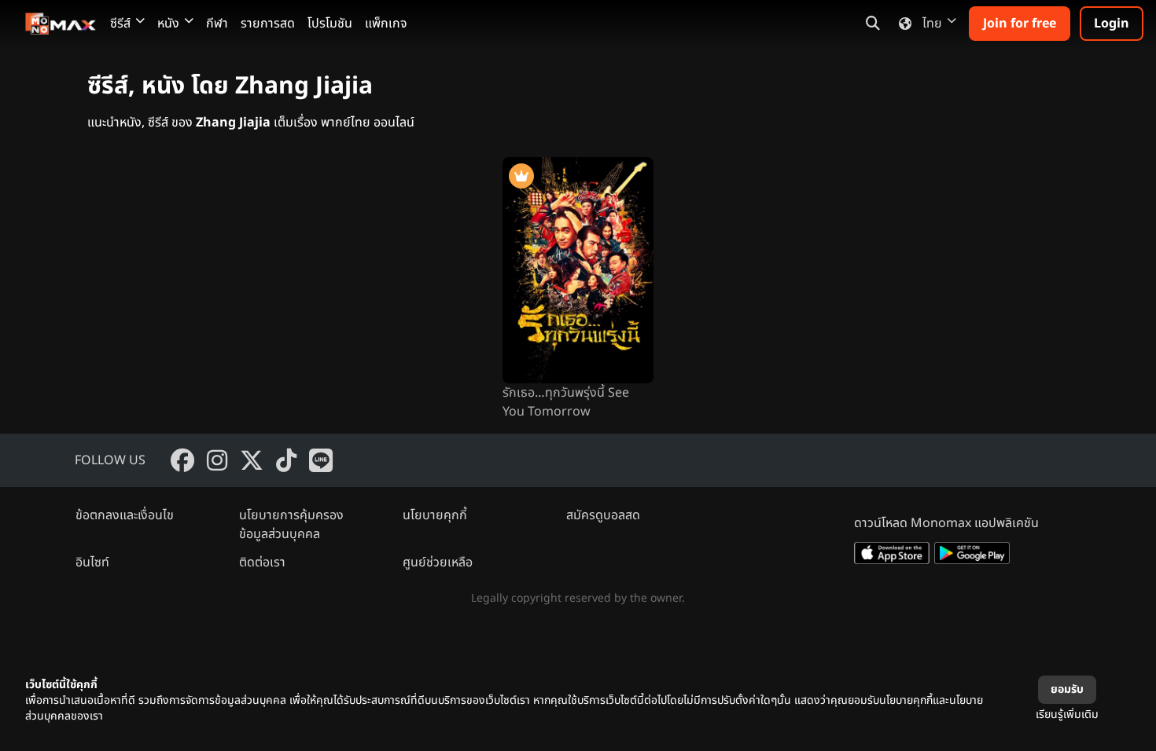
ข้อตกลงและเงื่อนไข (124, 515)
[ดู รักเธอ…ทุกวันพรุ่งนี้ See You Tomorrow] (578, 270)
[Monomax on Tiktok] (286, 460)
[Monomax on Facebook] (182, 460)
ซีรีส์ (120, 23)
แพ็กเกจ (386, 23)
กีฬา (217, 23)
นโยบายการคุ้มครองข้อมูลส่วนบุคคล (291, 525)
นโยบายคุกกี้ (435, 515)
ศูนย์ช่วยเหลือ (438, 562)
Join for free (1019, 23)
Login (1111, 23)
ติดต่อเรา (262, 562)
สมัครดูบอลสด (603, 515)
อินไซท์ (92, 562)
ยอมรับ (1067, 689)
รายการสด (268, 23)
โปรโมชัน (329, 23)
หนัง (168, 23)
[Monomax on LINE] (321, 460)
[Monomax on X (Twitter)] (251, 460)
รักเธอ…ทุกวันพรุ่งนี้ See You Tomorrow (566, 402)
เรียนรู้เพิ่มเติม (1067, 714)
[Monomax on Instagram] (217, 460)
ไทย (932, 23)
